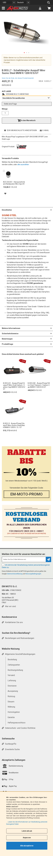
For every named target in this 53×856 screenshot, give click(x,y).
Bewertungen (7, 339)
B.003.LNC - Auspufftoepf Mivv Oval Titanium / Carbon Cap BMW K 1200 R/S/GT (39, 385)
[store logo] (17, 8)
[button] (8, 2)
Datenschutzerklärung (14, 574)
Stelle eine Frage (10, 104)
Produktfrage (7, 344)
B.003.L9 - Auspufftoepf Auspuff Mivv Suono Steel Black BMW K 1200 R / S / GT (14, 425)
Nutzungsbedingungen (33, 574)
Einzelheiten (7, 210)
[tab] (26, 98)
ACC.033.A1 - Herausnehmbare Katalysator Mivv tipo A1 (14, 183)
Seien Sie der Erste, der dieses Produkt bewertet (18, 78)
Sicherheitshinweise (10, 334)
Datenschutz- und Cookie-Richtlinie (20, 728)
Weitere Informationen (11, 328)
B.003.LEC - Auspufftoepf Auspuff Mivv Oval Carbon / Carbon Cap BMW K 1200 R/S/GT (14, 386)
